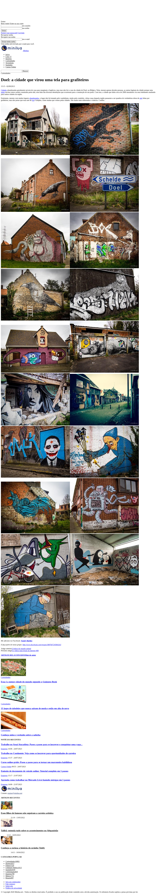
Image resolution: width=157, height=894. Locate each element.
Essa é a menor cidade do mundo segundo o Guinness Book (29, 682)
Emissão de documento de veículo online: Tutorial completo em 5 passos (34, 771)
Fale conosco (10, 884)
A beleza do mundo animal (21, 649)
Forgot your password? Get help (12, 33)
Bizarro (3, 835)
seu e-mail (26, 39)
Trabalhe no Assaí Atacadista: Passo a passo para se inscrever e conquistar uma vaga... (42, 744)
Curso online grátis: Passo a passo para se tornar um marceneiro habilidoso (36, 762)
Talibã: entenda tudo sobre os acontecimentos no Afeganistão (29, 830)
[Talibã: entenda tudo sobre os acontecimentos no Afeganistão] (6, 826)
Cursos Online (11, 67)
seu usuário (26, 26)
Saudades (9, 65)
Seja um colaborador (13, 882)
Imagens (9, 59)
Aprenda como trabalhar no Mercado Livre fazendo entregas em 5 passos (35, 780)
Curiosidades (10, 61)
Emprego (4, 749)
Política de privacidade (14, 888)
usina (3, 92)
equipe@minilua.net (15, 793)
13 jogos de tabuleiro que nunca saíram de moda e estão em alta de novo (35, 708)
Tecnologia (10, 63)
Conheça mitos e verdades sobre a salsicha (20, 735)
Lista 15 (8, 57)
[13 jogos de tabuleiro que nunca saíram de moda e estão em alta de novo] (13, 702)
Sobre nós (9, 886)
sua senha (25, 28)
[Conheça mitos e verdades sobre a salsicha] (13, 728)
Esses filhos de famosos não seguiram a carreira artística (27, 813)
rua (33, 100)
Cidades (4, 90)
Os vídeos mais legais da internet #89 (25, 651)
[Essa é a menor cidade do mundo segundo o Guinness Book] (13, 675)
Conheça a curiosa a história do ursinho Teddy (23, 848)
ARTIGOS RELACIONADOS (13, 655)
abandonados (34, 98)
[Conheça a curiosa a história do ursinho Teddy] (6, 844)
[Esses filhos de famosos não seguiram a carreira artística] (6, 809)
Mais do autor (30, 655)
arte (141, 98)
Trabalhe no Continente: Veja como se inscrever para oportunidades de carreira (38, 753)
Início (8, 55)
